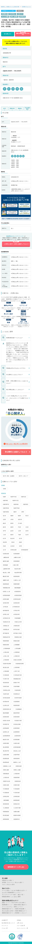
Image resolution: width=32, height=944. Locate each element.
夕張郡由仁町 (6, 625)
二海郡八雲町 (15, 565)
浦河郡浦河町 (16, 758)
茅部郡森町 (5, 565)
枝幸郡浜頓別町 (6, 697)
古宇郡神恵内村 (16, 606)
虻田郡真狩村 (18, 591)
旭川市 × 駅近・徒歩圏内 (8, 476)
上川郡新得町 (16, 773)
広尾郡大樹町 (6, 785)
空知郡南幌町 (18, 618)
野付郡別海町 (6, 815)
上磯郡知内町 (6, 557)
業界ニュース (18, 906)
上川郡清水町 (6, 777)
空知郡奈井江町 (6, 622)
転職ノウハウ (6, 902)
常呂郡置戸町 (6, 724)
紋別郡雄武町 (18, 735)
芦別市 (19, 527)
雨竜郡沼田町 (6, 644)
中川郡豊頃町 (6, 792)
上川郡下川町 (16, 671)
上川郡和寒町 (16, 667)
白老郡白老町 (16, 743)
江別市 (27, 527)
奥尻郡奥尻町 (16, 576)
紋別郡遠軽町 (6, 728)
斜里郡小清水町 (6, 720)
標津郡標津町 (6, 819)
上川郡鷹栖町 (16, 644)
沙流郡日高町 (6, 754)
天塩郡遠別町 (18, 690)
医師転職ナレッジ (7, 904)
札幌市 (4, 496)
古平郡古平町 (16, 610)
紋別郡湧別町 (16, 728)
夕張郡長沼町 (16, 625)
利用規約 (19, 920)
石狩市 (20, 546)
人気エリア (20, 14)
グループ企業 (20, 925)
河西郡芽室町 (16, 777)
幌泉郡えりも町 (17, 762)
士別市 (19, 530)
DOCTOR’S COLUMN (18, 902)
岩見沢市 (20, 519)
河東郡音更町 (19, 766)
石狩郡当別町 (13, 549)
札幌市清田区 (6, 511)
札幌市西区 (25, 504)
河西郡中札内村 (6, 781)
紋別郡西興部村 (6, 735)
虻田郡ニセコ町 (6, 591)
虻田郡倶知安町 (17, 599)
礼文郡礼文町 (6, 705)
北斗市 (4, 549)
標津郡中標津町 (17, 815)
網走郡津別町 (16, 713)
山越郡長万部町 (6, 568)
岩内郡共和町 (6, 603)
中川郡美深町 (6, 675)
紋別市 (11, 530)
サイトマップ (5, 925)
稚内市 (4, 527)
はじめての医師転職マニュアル (11, 892)
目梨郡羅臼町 (16, 819)
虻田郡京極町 (6, 599)
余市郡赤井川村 (6, 618)
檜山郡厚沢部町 (18, 572)
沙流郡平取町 (16, 754)
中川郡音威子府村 (17, 675)
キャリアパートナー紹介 (9, 894)
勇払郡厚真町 (6, 747)
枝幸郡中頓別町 (18, 697)
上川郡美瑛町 (6, 659)
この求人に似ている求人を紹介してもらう (16, 244)
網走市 (4, 523)
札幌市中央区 (13, 496)
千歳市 (19, 534)
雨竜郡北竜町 (16, 641)
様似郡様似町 (6, 762)
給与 (4, 108)
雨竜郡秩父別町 (18, 637)
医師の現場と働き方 (20, 904)
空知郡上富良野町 (17, 659)
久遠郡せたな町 (17, 580)
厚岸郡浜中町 (16, 804)
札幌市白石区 (15, 500)
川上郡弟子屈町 (17, 807)
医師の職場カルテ (20, 910)
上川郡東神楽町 (6, 648)
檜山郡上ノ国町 (6, 572)
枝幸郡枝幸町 (6, 701)
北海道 (4, 488)
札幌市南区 (16, 504)
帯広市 (27, 515)
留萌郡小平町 (16, 682)
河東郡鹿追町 (6, 773)
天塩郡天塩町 (6, 694)
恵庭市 (20, 542)
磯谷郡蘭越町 (18, 587)
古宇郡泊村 (5, 606)
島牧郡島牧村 (6, 584)
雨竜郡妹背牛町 (6, 637)
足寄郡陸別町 (16, 796)
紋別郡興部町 (16, 732)
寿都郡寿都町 (16, 584)
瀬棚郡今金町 (6, 580)
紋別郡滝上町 (6, 732)
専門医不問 (22, 16)
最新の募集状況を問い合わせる (23, 34)
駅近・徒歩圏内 (14, 16)
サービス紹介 (6, 890)
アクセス (4, 928)
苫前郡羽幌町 (16, 686)
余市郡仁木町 (6, 614)
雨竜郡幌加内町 (17, 678)
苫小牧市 (20, 523)
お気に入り (8, 33)
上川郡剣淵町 (6, 671)
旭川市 (4, 515)
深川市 (20, 538)
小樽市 (22, 511)
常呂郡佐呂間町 (17, 724)
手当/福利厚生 (27, 108)
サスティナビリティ (21, 928)
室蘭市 (11, 515)
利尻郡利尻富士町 (7, 709)
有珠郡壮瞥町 (6, 743)
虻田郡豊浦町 (16, 739)
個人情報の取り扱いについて (8, 923)
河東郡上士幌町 (17, 770)
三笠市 (4, 534)
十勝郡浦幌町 (6, 800)
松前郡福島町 (16, 553)
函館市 (15, 511)
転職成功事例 (6, 896)
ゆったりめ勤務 (5, 16)
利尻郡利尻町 (16, 705)
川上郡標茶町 (6, 807)
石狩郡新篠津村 (24, 549)
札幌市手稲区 (16, 508)
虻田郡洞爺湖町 (17, 747)
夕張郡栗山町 (6, 629)
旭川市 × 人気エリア (23, 476)
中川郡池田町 (16, 789)
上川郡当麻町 (18, 648)
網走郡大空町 (6, 739)
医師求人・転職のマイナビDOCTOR (10, 6)
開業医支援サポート (8, 908)
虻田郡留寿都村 (6, 595)
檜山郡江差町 (18, 568)
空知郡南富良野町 (20, 663)
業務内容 (12, 108)
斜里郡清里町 (16, 716)
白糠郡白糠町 (16, 811)
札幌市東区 (5, 500)
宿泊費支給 (4, 14)
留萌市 (11, 523)
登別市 (13, 542)
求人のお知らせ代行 (8, 910)
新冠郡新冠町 (6, 758)
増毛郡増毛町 (6, 682)
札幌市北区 (23, 496)
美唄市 (11, 527)
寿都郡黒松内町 (6, 587)
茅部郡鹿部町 (16, 561)
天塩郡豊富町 (16, 701)
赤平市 (4, 530)
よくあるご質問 (16, 896)
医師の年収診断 (19, 908)
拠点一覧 (20, 894)
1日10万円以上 (12, 14)
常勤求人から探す (7, 880)
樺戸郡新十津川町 (17, 633)
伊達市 (4, 546)
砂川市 (4, 538)
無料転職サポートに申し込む (16, 867)
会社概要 (4, 920)
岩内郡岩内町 (16, 603)
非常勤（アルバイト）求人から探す (12, 882)
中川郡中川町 (6, 678)
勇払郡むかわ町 (17, 751)
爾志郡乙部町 (6, 576)
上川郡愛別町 (16, 652)
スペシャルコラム (7, 906)
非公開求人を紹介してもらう (16, 452)
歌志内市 (12, 538)
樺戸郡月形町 (16, 629)
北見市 (4, 519)
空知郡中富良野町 (7, 663)
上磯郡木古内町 (17, 557)
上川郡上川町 (6, 656)
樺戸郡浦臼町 (6, 633)
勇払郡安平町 (6, 751)
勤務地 (20, 108)
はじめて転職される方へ (19, 890)
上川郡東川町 (16, 656)
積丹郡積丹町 (6, 610)
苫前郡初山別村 (6, 690)
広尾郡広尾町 (16, 785)
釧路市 (19, 515)
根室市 (11, 534)
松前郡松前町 (6, 553)
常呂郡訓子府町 (18, 720)
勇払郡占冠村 (6, 667)
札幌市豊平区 (6, 504)
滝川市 (27, 534)
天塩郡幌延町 (19, 709)
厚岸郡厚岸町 (6, 804)
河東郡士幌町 (6, 770)
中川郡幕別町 (6, 789)
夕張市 (11, 519)
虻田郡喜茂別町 (18, 595)
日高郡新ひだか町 (7, 766)
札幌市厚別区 (6, 508)
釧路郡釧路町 (16, 800)
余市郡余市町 (16, 614)
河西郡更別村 (18, 781)
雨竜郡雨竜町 (6, 641)
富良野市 (5, 542)
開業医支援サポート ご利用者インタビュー (14, 912)
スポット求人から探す (8, 884)
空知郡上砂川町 (18, 622)
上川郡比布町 (6, 652)
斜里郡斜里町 (6, 716)
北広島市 (12, 546)
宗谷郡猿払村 (16, 694)
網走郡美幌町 (6, 713)
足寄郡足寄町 (6, 796)
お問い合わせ (20, 923)
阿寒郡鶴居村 (6, 811)
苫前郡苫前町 (6, 686)
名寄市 (27, 530)
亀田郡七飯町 (6, 561)
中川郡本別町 (16, 792)
